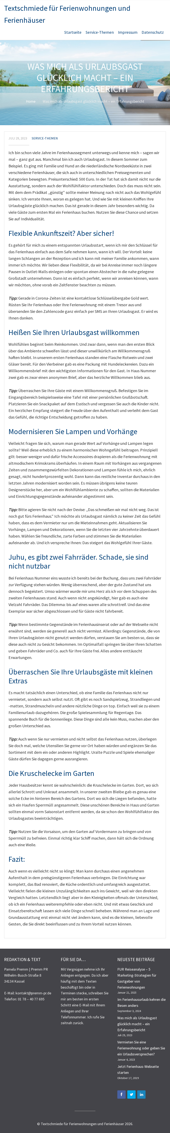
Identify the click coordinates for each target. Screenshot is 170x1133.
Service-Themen (100, 32)
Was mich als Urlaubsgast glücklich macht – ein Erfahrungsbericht (137, 1023)
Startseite (72, 32)
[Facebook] (121, 1094)
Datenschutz (153, 32)
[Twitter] (131, 1094)
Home (30, 101)
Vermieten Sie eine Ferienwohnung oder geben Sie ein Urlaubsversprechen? (141, 1048)
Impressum (127, 32)
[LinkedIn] (141, 1094)
